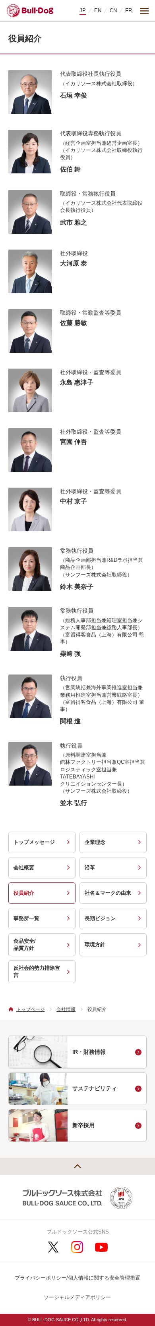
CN (113, 10)
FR (128, 10)
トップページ (30, 1009)
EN (97, 10)
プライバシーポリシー (40, 1278)
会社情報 (66, 1009)
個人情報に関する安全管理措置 (104, 1278)
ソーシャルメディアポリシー (77, 1297)
